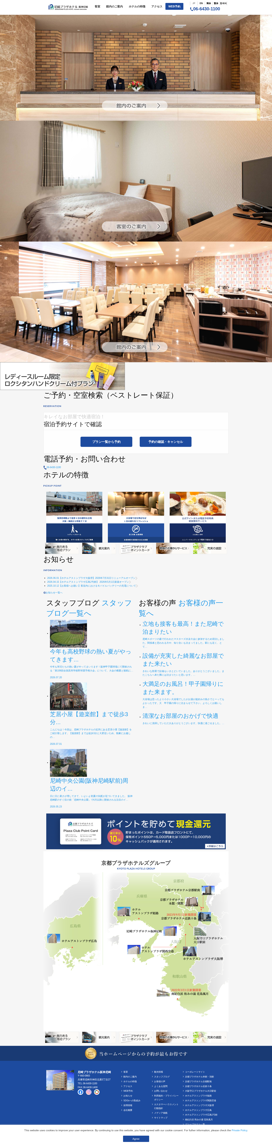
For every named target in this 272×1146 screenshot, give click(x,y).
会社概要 (127, 1110)
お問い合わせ (160, 1091)
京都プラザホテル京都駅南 (198, 1081)
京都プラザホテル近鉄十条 (198, 1086)
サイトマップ (160, 1117)
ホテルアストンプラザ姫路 (198, 1095)
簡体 (208, 3)
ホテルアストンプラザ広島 (198, 1110)
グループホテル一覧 (195, 1124)
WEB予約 (174, 6)
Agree (136, 1138)
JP (193, 3)
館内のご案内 (114, 6)
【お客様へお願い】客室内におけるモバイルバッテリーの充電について (91, 585)
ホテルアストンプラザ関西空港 (200, 1100)
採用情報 (127, 1105)
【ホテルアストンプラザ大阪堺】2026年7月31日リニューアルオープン (91, 578)
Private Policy (239, 1130)
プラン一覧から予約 (106, 442)
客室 (97, 6)
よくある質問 (160, 1086)
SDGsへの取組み (131, 1100)
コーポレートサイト (195, 1072)
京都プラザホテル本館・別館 (199, 1076)
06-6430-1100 (206, 8)
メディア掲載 (160, 1113)
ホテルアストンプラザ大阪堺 (199, 1105)
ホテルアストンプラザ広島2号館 (201, 1114)
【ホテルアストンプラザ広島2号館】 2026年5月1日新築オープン (88, 581)
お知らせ (127, 1095)
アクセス (156, 6)
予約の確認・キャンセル (165, 442)
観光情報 (158, 1072)
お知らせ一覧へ (54, 592)
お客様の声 (159, 1081)
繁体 (216, 3)
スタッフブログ (162, 1076)
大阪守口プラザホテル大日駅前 (200, 1091)
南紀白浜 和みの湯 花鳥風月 (199, 1119)
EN (201, 3)
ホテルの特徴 (137, 6)
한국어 (223, 3)
